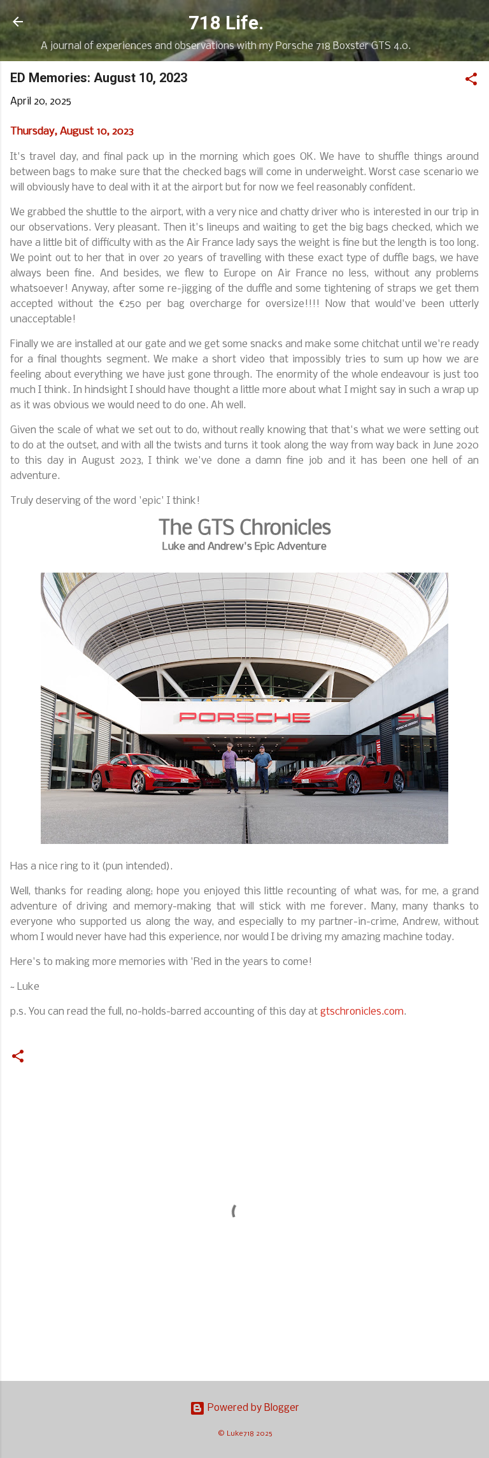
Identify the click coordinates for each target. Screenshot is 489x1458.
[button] (471, 81)
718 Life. (226, 23)
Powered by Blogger (252, 1408)
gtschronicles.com (362, 1011)
